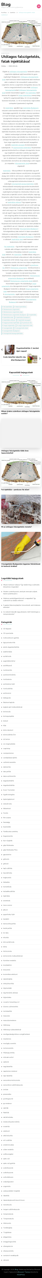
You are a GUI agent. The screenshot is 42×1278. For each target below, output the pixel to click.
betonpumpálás (8, 716)
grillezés (6, 859)
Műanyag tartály (9, 1053)
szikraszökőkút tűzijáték (11, 1191)
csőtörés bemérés (9, 762)
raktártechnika (8, 1117)
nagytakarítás (8, 1066)
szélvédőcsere (8, 1177)
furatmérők (7, 827)
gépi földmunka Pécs (10, 850)
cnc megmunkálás (9, 744)
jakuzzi (5, 910)
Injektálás (5, 53)
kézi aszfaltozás (8, 942)
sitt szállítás (7, 1140)
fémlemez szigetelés (19, 268)
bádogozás (7, 698)
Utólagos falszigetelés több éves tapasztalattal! (15, 452)
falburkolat (7, 808)
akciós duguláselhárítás (11, 647)
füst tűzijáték (7, 841)
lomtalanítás (7, 1011)
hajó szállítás (7, 868)
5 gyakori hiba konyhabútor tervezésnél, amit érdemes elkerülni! (21, 606)
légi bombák (7, 988)
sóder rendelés (8, 1149)
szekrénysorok (8, 1168)
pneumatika (7, 1094)
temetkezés (7, 1205)
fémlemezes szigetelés (11, 309)
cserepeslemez (8, 753)
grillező (5, 864)
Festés (5, 813)
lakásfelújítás (7, 979)
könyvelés (6, 970)
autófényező (7, 666)
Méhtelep (6, 1025)
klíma (5, 947)
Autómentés (7, 670)
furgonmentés (8, 836)
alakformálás (7, 652)
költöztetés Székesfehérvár (13, 956)
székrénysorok (8, 1173)
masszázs (6, 1016)
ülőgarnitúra (7, 1237)
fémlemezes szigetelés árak (13, 312)
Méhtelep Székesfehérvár (12, 1030)
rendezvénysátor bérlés (11, 1122)
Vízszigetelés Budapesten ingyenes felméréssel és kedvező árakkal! (20, 565)
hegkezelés (7, 878)
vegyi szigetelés (9, 325)
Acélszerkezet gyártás (11, 638)
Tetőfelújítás (7, 1228)
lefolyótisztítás (8, 984)
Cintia (3, 66)
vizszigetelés (8, 328)
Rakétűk (6, 1113)
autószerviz (7, 693)
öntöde (5, 1090)
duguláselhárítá (8, 781)
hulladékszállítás (9, 891)
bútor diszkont (8, 730)
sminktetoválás (8, 1145)
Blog (6, 4)
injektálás (9, 108)
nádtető (6, 1062)
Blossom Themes (24, 1272)
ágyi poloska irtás (9, 642)
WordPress (21, 1275)
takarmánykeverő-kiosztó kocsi (14, 1200)
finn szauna (7, 818)
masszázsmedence (9, 1020)
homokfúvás (7, 887)
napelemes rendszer (10, 1071)
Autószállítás (8, 689)
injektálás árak (8, 317)
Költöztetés (7, 951)
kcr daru (5, 933)
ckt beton (6, 739)
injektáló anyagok (24, 320)
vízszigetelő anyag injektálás (23, 184)
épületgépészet (8, 799)
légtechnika (7, 997)
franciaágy (6, 822)
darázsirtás (7, 767)
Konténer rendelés (9, 960)
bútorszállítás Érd (9, 735)
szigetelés (7, 1186)
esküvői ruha (7, 804)
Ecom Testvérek (9, 790)
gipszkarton (7, 855)
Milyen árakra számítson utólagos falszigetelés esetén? (20, 412)
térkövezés (7, 1223)
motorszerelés (8, 1048)
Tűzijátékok (7, 1232)
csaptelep (6, 748)
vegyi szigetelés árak (25, 325)
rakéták (5, 1108)
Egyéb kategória (8, 795)
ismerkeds (6, 901)
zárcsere (6, 1260)
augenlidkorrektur (9, 661)
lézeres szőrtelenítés (10, 1007)
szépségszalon (8, 1182)
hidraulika (6, 882)
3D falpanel (7, 629)
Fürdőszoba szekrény (10, 831)
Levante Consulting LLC (11, 1002)
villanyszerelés (8, 1251)
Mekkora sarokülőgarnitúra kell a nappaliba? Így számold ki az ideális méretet (19, 599)
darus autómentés (9, 776)
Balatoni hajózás (8, 702)
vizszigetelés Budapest (11, 331)
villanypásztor (8, 1246)
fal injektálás (8, 307)
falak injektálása (21, 307)
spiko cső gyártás (9, 1163)
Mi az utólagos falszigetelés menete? (16, 527)
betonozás (7, 712)
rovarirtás (6, 1126)
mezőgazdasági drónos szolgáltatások (16, 1034)
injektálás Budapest (23, 317)
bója (4, 725)
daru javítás (7, 771)
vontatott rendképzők (10, 1255)
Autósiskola (7, 679)
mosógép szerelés (9, 1043)
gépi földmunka (8, 845)
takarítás (6, 1196)
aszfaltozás (7, 656)
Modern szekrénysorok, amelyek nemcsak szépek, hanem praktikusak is (20, 593)
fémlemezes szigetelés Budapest (15, 315)
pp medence (7, 1103)
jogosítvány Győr (9, 914)
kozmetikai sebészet (10, 974)
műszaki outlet (8, 1057)
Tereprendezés (8, 1219)
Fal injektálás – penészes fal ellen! (15, 490)
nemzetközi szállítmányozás (13, 1085)
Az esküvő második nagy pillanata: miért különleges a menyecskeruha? (21, 613)
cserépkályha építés (10, 758)
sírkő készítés (8, 1136)
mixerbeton (7, 1039)
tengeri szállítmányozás (11, 1209)
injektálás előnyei (9, 320)
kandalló (6, 919)
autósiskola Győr (9, 684)
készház (6, 937)
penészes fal (27, 323)
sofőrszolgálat (8, 1154)
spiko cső (6, 1159)
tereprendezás (8, 1214)
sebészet (6, 1131)
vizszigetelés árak (22, 328)
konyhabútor (7, 965)
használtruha (7, 873)
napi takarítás (7, 1076)
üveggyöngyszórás (9, 1242)
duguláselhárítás (9, 785)
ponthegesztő (8, 1099)
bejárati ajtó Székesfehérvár (12, 707)
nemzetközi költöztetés (11, 1080)
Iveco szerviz (7, 905)
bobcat (5, 721)
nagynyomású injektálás (12, 323)
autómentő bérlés (9, 675)
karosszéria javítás (9, 924)
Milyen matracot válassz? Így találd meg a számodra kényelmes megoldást (21, 586)
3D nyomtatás (8, 633)
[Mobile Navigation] (39, 6)
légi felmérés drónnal (10, 993)
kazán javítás (7, 928)
